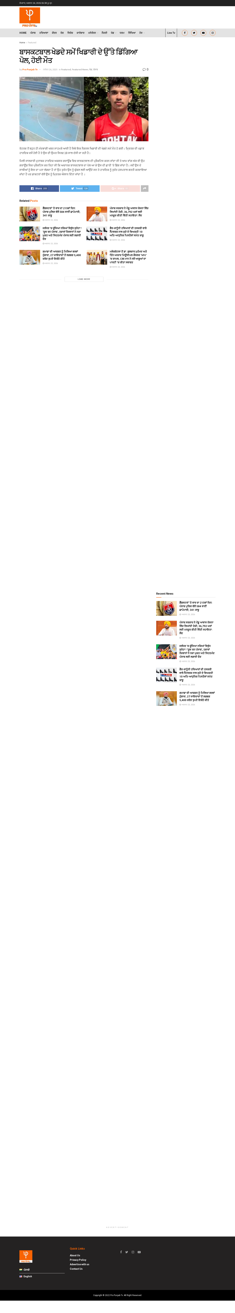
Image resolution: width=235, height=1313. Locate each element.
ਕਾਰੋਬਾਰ (80, 32)
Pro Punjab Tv (30, 69)
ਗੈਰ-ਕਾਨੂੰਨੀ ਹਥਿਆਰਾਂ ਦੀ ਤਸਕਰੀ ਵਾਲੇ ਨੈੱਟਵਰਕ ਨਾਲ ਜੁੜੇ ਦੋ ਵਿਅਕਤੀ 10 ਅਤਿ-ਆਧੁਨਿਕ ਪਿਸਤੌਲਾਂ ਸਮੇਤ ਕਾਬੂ (128, 232)
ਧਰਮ (122, 32)
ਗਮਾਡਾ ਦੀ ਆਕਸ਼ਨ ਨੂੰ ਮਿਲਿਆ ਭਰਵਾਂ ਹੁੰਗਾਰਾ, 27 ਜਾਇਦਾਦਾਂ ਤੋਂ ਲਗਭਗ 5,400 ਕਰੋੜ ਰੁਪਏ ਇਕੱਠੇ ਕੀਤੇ (62, 255)
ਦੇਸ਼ (62, 32)
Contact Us (76, 1268)
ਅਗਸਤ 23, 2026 (51, 220)
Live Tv (171, 32)
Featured (32, 42)
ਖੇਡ (112, 32)
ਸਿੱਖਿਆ (132, 32)
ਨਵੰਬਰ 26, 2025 (50, 69)
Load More (84, 279)
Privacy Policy (78, 1260)
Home (22, 32)
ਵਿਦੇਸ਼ (70, 32)
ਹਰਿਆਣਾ (43, 32)
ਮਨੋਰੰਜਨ (92, 32)
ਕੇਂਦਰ (54, 32)
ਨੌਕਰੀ (104, 32)
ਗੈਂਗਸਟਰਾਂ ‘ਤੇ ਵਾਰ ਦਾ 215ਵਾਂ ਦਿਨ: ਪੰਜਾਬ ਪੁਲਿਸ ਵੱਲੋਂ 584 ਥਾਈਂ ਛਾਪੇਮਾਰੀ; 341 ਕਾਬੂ (61, 212)
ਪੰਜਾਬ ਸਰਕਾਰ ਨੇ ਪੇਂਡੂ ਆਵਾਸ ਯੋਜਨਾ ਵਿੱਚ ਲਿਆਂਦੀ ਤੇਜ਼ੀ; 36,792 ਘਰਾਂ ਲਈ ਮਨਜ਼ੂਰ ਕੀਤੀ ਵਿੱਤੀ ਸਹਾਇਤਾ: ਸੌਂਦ (129, 212)
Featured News (80, 69)
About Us (75, 1255)
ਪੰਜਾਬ (33, 32)
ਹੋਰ (140, 32)
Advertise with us (79, 1264)
